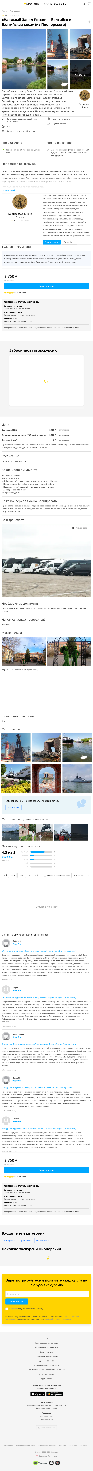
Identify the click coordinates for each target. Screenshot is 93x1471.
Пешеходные (42, 1240)
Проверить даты (46, 286)
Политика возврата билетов (46, 1356)
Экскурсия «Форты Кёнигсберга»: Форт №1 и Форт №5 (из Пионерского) (37, 1087)
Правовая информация (47, 1445)
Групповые (26, 1240)
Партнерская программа (25, 1445)
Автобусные (9, 1240)
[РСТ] (57, 1463)
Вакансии (62, 1445)
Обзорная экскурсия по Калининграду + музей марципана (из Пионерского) (39, 951)
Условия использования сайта (46, 1365)
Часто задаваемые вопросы (46, 1343)
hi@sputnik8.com (46, 1419)
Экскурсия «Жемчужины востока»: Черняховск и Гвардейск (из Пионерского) (39, 1044)
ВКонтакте (44, 1416)
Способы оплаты (46, 1374)
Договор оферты (46, 1361)
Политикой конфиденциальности (58, 1319)
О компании (8, 1445)
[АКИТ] (51, 1463)
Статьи (46, 1338)
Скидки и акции (46, 1352)
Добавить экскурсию (46, 1428)
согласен (14, 1309)
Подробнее (69, 242)
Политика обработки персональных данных (46, 1370)
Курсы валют (46, 1379)
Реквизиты (73, 1445)
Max (51, 1416)
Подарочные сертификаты (46, 1347)
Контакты (83, 1445)
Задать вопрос (52, 242)
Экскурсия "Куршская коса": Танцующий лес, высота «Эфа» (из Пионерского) (39, 1128)
